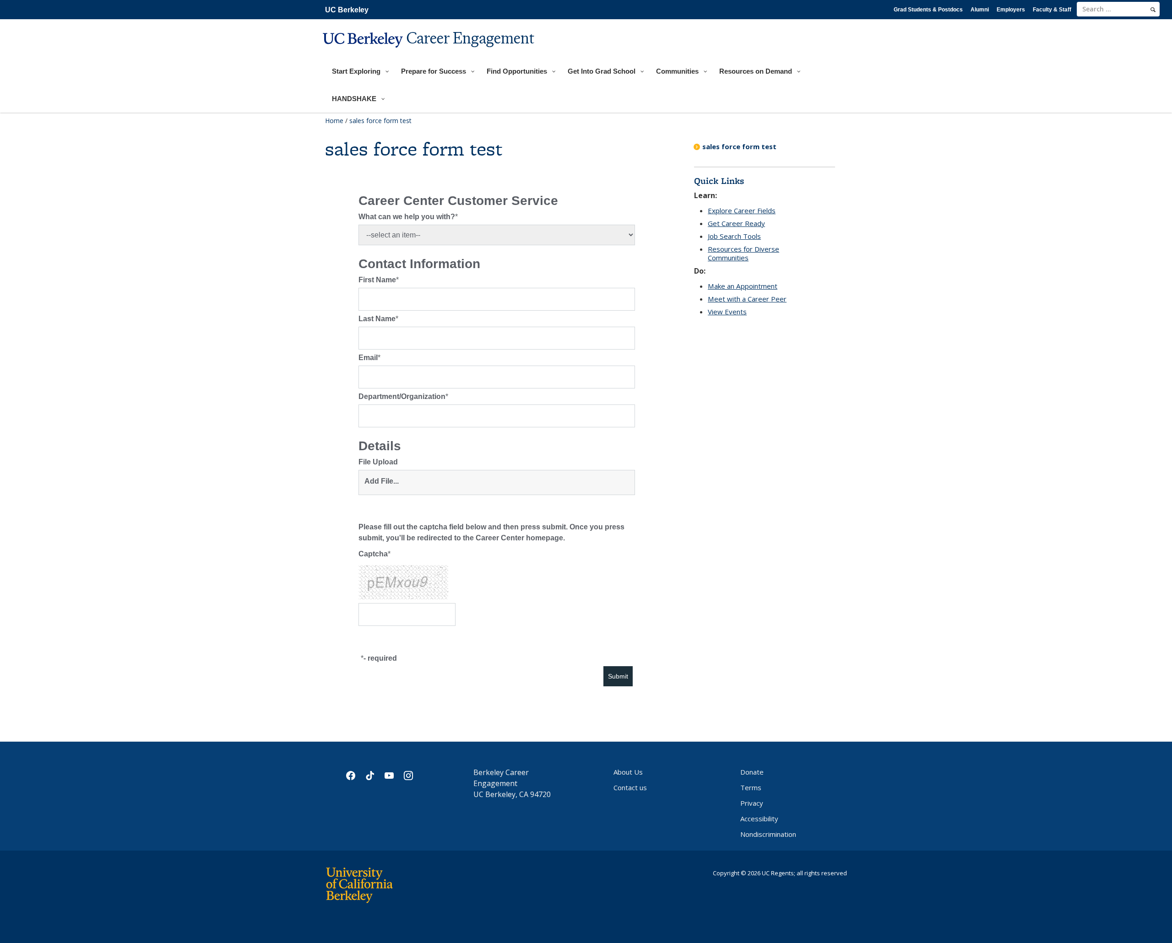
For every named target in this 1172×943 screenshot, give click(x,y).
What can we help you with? (406, 217)
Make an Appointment (742, 286)
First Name (377, 280)
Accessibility (759, 818)
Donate (752, 771)
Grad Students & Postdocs (928, 9)
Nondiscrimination (768, 834)
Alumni (980, 9)
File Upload (378, 462)
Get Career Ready (736, 223)
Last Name (377, 319)
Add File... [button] (381, 481)
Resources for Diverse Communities (743, 253)
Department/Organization (401, 396)
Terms (750, 787)
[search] (1153, 9)
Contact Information (419, 264)
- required (380, 658)
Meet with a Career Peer (747, 298)
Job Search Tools (734, 236)
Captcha (373, 554)
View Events (727, 311)
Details (379, 446)
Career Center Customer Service (458, 200)
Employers (1011, 9)
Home (334, 120)
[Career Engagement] (429, 53)
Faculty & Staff (1052, 9)
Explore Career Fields (742, 210)
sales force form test (739, 146)
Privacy (751, 803)
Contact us (630, 787)
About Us (628, 771)
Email (368, 357)
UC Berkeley (347, 10)
